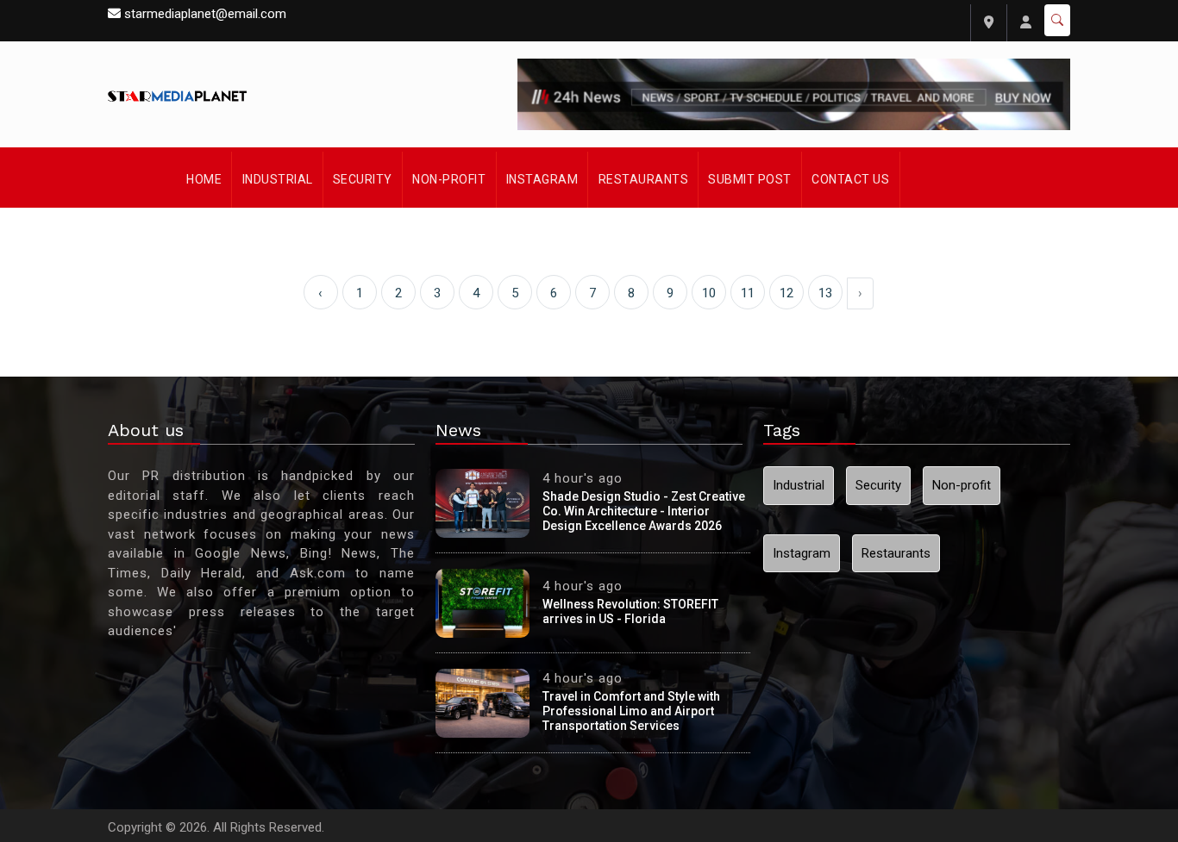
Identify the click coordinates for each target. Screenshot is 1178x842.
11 (748, 293)
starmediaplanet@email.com (205, 14)
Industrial (277, 179)
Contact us (850, 179)
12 (786, 293)
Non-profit (449, 179)
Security (362, 179)
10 (709, 293)
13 (825, 293)
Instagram (542, 179)
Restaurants (643, 179)
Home (204, 179)
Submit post (750, 179)
